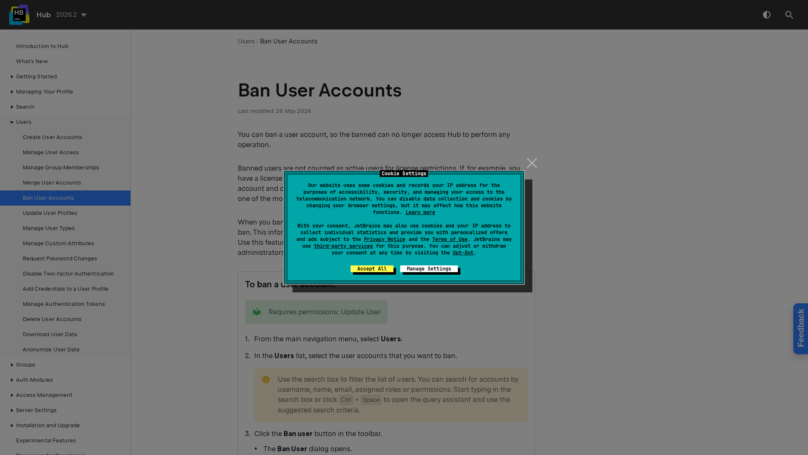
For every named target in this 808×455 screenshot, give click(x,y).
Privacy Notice (384, 239)
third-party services (343, 246)
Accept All (372, 268)
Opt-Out (463, 252)
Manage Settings (429, 268)
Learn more (420, 212)
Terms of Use (450, 239)
